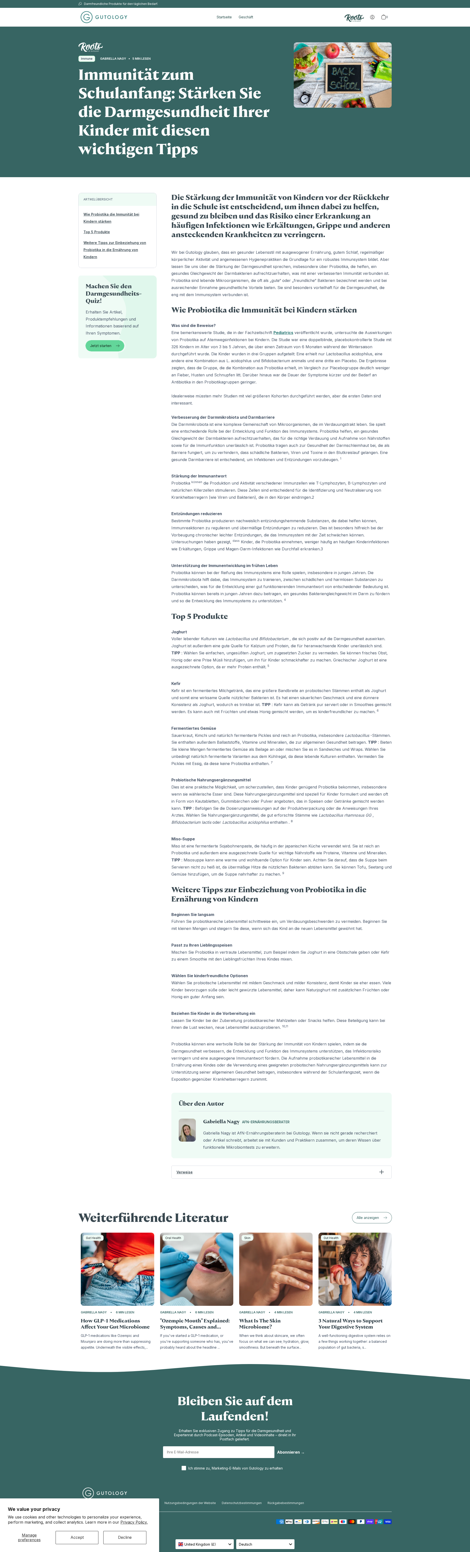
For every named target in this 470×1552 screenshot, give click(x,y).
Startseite (224, 17)
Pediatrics (283, 332)
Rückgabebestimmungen (286, 1503)
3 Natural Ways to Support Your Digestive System (350, 1324)
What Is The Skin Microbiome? (260, 1324)
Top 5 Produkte (96, 232)
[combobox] (205, 1544)
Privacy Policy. (134, 1522)
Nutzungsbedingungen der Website (190, 1503)
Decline (125, 1537)
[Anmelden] (372, 17)
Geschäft (246, 17)
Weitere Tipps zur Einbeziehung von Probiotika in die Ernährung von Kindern (114, 250)
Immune (87, 58)
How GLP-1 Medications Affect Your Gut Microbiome (115, 1324)
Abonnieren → (291, 1452)
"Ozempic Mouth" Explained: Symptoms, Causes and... (195, 1324)
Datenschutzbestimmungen (242, 1503)
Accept (77, 1537)
